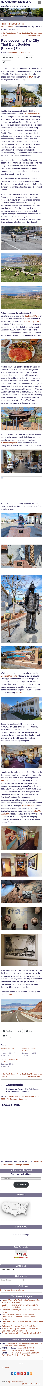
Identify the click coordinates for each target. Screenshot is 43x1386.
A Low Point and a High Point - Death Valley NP (21, 1333)
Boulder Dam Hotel (9, 676)
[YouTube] (25, 1373)
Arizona (9, 27)
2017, (31, 77)
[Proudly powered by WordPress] (23, 1384)
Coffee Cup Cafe (31, 321)
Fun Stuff (13, 24)
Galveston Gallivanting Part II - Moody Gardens (21, 1326)
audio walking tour (9, 443)
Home (4, 24)
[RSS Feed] (31, 1373)
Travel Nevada (27, 806)
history (19, 693)
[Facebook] (12, 1373)
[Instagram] (18, 1373)
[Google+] (21, 1373)
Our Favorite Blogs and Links (12, 1290)
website (4, 781)
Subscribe (21, 1184)
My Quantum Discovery (16, 1)
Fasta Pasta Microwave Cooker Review (18, 1314)
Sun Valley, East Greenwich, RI (14, 1331)
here (10, 994)
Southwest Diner (32, 316)
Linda (29, 52)
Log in (6, 1367)
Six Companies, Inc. (32, 114)
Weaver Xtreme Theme (33, 1384)
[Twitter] (15, 1373)
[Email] (28, 1373)
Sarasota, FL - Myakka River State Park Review (21, 1329)
